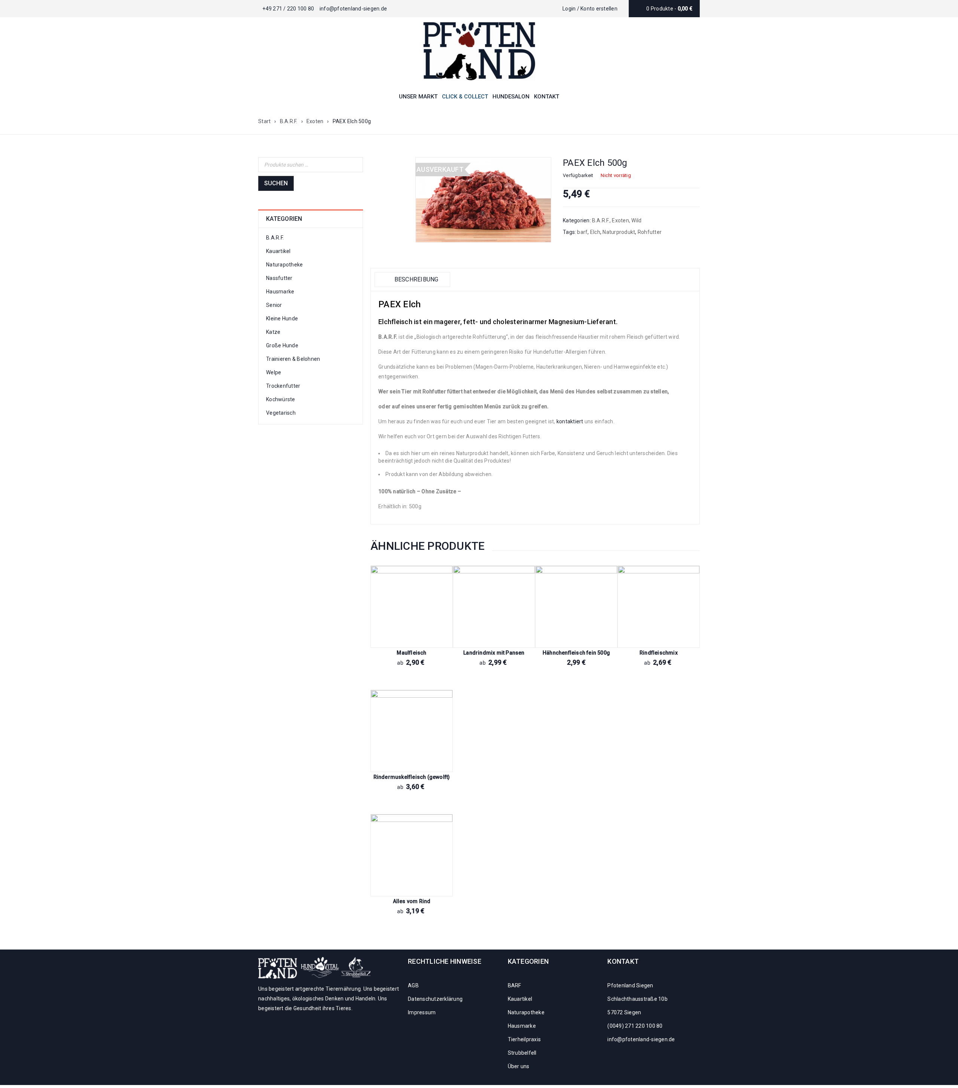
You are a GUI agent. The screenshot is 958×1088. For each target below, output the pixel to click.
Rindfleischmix (659, 653)
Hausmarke (280, 292)
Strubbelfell (522, 1053)
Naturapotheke (284, 265)
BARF (514, 985)
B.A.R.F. (289, 121)
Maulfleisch (411, 653)
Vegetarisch (281, 413)
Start (264, 121)
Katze (273, 332)
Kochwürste (280, 399)
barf (582, 232)
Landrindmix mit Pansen (493, 653)
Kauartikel (278, 251)
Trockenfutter (283, 386)
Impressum (422, 1012)
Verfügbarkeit (578, 175)
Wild (636, 220)
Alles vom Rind (412, 901)
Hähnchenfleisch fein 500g (576, 653)
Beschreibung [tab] (415, 279)
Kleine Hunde (282, 318)
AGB (413, 985)
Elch (595, 232)
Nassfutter (279, 278)
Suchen (276, 183)
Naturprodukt (618, 232)
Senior (274, 305)
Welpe (273, 372)
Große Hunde (282, 345)
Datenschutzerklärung (435, 999)
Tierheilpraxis (524, 1039)
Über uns (519, 1066)
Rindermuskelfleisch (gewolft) (411, 777)
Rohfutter (650, 232)
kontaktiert (569, 421)
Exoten (315, 121)
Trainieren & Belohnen (293, 359)
